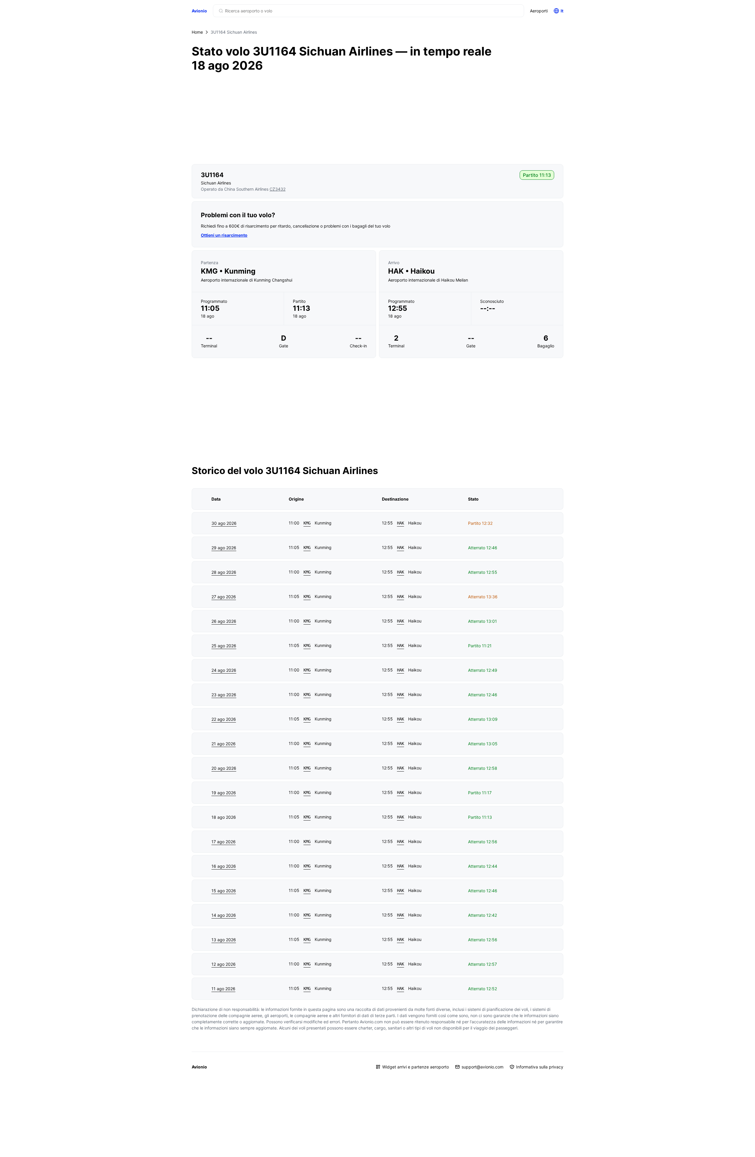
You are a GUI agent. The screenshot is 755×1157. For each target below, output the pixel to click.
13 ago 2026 (223, 939)
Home (197, 32)
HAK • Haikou (411, 271)
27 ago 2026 (223, 596)
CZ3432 (277, 189)
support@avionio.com (482, 1066)
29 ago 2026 (223, 547)
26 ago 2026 (223, 621)
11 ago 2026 (223, 988)
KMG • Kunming (228, 271)
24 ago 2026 (223, 670)
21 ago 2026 (223, 743)
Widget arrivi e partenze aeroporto (415, 1066)
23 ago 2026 (223, 694)
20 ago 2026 (223, 768)
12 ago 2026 (223, 964)
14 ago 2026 (223, 915)
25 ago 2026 (223, 645)
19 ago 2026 (223, 792)
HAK (400, 523)
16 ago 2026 (223, 866)
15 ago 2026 (223, 890)
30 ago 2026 (224, 523)
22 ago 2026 (223, 719)
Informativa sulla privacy (539, 1066)
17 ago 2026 (223, 841)
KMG (307, 523)
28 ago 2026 (223, 572)
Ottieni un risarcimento (224, 235)
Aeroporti (539, 10)
